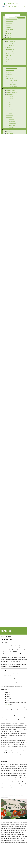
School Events (9, 133)
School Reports (9, 78)
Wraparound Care (10, 49)
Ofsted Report (9, 29)
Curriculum (6, 88)
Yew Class (11, 127)
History (10, 106)
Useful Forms (9, 64)
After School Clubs (10, 51)
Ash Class (11, 119)
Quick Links (22, 17)
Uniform (11, 43)
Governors (8, 27)
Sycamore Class (12, 123)
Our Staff (8, 25)
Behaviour (8, 72)
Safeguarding (9, 74)
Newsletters (8, 131)
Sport (10, 113)
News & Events (6, 129)
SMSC (7, 76)
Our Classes (9, 117)
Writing (10, 100)
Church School (9, 21)
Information (6, 66)
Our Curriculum (9, 94)
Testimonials (9, 37)
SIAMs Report (12, 84)
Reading (11, 98)
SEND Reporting (13, 86)
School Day (11, 45)
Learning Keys (9, 115)
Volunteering (9, 61)
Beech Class (12, 121)
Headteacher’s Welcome (11, 19)
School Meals (9, 55)
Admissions (9, 23)
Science (11, 104)
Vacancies (8, 35)
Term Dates (8, 47)
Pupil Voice (8, 33)
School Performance (13, 80)
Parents (5, 39)
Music (10, 110)
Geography (11, 108)
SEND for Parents (10, 59)
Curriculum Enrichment (11, 53)
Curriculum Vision (10, 90)
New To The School (10, 41)
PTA (7, 31)
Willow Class (12, 125)
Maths (10, 102)
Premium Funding (10, 70)
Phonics (11, 96)
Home (4, 12)
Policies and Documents (11, 68)
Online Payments (10, 57)
